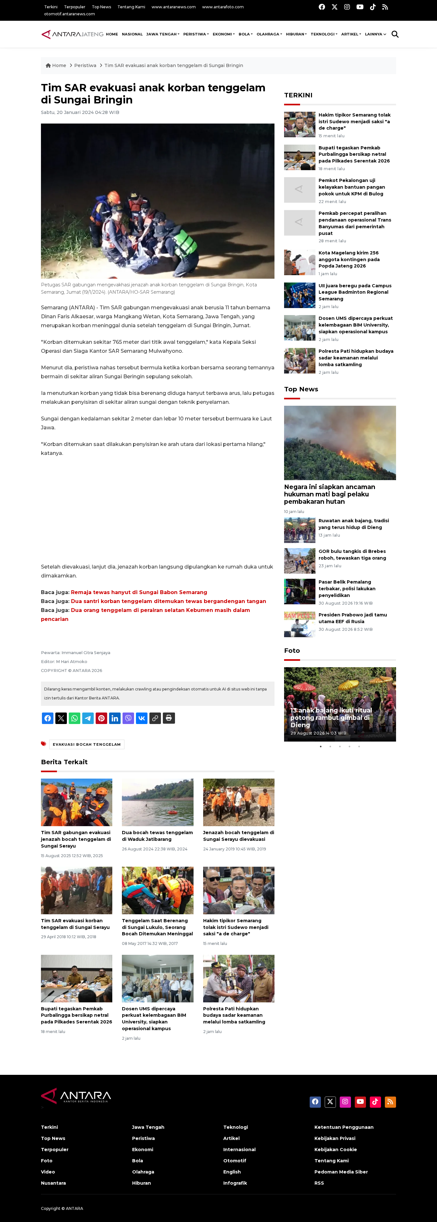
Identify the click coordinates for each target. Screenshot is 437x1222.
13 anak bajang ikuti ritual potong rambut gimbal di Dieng (331, 717)
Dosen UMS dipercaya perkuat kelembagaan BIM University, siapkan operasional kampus (356, 325)
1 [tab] (321, 746)
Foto (292, 650)
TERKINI (298, 95)
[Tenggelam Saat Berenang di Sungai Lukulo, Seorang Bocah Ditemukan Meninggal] (157, 890)
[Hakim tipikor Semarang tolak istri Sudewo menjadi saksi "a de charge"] (299, 124)
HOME (112, 34)
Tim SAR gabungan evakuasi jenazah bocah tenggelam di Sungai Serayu (76, 839)
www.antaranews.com (174, 6)
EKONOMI (222, 34)
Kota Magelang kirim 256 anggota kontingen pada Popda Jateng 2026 (349, 259)
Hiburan (141, 1183)
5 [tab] (359, 746)
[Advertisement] (157, 510)
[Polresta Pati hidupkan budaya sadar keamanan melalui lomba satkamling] (238, 978)
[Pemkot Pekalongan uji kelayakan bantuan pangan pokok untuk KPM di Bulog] (299, 190)
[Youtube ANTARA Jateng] (360, 7)
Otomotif (234, 1161)
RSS (319, 1183)
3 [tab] (340, 746)
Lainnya (373, 34)
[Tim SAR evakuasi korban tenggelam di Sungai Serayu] (76, 890)
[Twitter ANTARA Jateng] (334, 7)
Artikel (231, 1138)
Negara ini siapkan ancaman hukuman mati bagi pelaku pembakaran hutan (329, 494)
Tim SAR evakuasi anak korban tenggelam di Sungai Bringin (173, 65)
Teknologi (235, 1127)
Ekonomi (142, 1149)
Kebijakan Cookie (335, 1149)
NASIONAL (132, 34)
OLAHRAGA (268, 34)
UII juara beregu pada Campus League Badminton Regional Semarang (355, 292)
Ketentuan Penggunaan (344, 1127)
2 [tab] (330, 746)
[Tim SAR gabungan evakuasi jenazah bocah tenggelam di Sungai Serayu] (76, 802)
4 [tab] (349, 746)
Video (48, 1172)
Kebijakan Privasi (334, 1138)
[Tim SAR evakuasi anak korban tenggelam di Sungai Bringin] (340, 443)
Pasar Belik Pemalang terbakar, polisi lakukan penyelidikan (347, 588)
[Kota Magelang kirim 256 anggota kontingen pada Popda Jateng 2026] (299, 262)
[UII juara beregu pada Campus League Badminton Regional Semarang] (299, 295)
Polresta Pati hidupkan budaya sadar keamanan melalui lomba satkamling (234, 1015)
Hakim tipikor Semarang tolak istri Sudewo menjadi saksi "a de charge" (235, 927)
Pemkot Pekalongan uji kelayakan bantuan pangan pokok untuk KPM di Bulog (352, 187)
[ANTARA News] (72, 34)
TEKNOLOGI (323, 34)
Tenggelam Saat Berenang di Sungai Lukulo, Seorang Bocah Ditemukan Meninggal (157, 927)
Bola (137, 1161)
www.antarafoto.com (223, 6)
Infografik (235, 1183)
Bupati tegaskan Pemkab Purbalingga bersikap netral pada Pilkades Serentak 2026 (76, 1015)
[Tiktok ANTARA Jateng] (373, 7)
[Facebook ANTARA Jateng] (322, 7)
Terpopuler (74, 6)
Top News (101, 6)
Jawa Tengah (162, 34)
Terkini (51, 6)
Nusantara (53, 1183)
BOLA (244, 34)
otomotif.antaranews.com (69, 13)
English (232, 1172)
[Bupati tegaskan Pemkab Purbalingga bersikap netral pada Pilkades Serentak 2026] (76, 978)
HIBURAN (295, 34)
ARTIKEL (349, 34)
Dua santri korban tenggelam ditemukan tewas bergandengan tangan (168, 601)
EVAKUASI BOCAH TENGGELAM (87, 744)
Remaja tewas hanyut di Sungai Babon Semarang (139, 592)
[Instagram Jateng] (347, 7)
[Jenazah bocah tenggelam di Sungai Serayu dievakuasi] (238, 802)
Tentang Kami (131, 6)
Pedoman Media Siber (341, 1172)
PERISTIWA (194, 34)
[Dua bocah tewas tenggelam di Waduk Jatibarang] (157, 802)
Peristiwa (86, 65)
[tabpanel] (340, 704)
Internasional (239, 1149)
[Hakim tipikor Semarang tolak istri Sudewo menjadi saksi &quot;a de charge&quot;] (238, 890)
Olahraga (143, 1172)
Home (59, 65)
